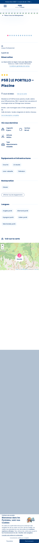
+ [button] (2, 245)
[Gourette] (23, 256)
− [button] (2, 248)
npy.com (37, 269)
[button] (7, 35)
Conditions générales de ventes (19, 66)
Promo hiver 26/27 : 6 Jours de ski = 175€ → (18, 2)
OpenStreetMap (24, 269)
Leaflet (17, 269)
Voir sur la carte (22, 94)
